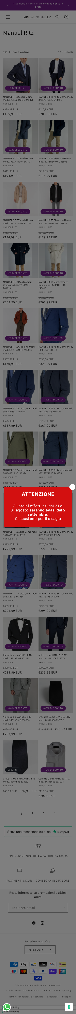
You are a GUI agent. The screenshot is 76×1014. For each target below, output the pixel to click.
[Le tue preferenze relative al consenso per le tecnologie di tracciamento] (69, 1007)
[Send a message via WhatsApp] (7, 1007)
